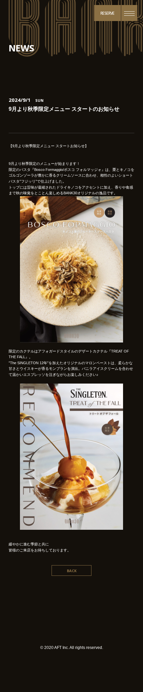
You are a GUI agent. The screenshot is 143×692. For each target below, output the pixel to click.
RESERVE (107, 13)
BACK (71, 570)
